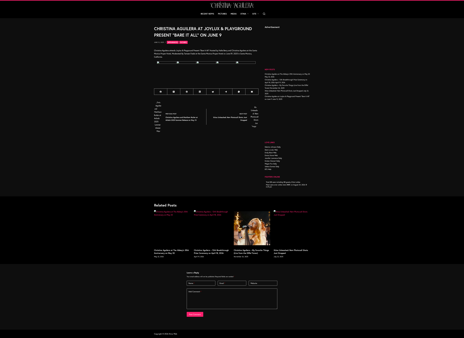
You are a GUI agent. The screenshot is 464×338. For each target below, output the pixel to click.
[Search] (264, 14)
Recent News (207, 13)
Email (222, 283)
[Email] (251, 92)
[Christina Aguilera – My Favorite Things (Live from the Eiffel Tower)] (252, 228)
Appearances (173, 42)
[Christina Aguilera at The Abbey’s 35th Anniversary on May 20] (172, 228)
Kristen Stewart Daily (272, 161)
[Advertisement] (283, 46)
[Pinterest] (186, 92)
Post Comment (195, 314)
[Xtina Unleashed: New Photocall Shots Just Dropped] (292, 228)
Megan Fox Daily (271, 164)
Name (191, 283)
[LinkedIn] (199, 92)
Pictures (222, 13)
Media (234, 13)
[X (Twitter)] (173, 92)
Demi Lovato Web (271, 150)
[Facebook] (160, 92)
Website (253, 283)
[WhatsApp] (238, 92)
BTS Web (268, 169)
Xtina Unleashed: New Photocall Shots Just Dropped (284, 91)
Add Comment (194, 291)
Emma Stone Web (271, 155)
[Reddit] (212, 92)
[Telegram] (225, 92)
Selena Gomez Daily (272, 166)
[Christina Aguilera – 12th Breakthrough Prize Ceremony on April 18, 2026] (212, 228)
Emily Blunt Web (270, 152)
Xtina (243, 13)
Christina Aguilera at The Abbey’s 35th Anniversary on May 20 (287, 74)
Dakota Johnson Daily (273, 147)
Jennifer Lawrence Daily (273, 158)
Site (254, 13)
